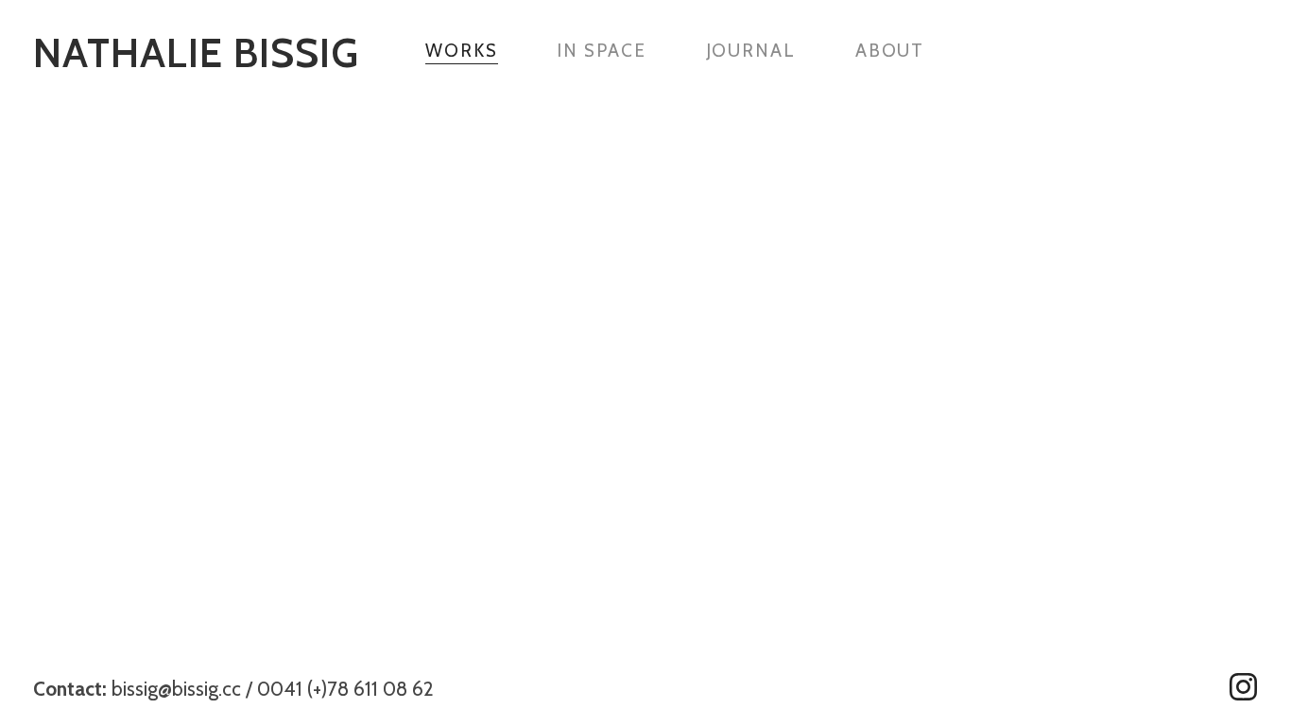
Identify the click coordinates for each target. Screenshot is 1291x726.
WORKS (461, 50)
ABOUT (890, 50)
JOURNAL (751, 50)
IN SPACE (601, 50)
